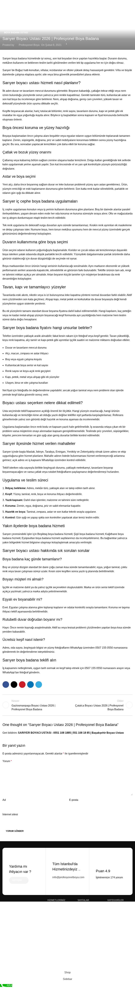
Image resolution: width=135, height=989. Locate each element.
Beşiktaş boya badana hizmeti (54, 534)
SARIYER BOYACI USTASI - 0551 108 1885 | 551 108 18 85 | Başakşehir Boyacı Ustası (71, 732)
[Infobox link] (67, 871)
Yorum (7, 761)
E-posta (73, 799)
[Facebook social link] (5, 684)
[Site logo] (67, 11)
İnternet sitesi (10, 814)
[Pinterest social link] (22, 684)
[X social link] (14, 684)
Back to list (67, 705)
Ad (4, 799)
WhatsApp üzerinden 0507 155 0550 (91, 647)
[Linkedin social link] (30, 684)
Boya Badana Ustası (16, 32)
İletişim (17, 880)
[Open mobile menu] (4, 12)
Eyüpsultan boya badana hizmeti (41, 538)
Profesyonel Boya (29, 45)
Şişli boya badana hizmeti (89, 534)
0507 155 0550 (93, 668)
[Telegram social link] (38, 684)
